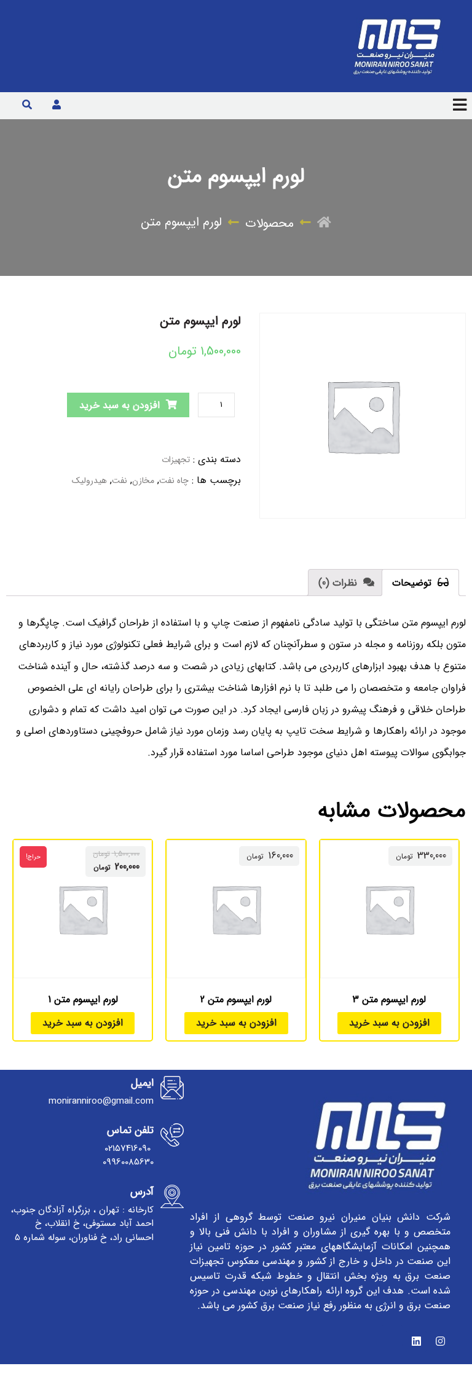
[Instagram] (440, 1341)
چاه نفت (174, 480)
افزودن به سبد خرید (119, 405)
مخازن (143, 480)
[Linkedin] (416, 1341)
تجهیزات (176, 459)
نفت (119, 480)
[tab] (420, 582)
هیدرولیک (89, 480)
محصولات (269, 223)
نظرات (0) (339, 583)
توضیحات (413, 583)
